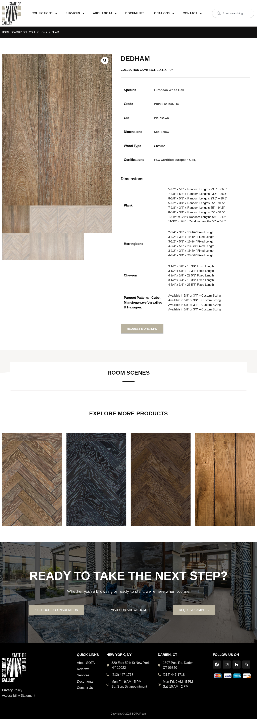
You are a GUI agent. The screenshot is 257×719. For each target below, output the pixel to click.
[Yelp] (246, 664)
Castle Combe (32, 473)
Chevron (159, 146)
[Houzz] (237, 664)
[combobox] (233, 13)
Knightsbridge (160, 473)
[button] (104, 60)
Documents (135, 13)
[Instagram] (227, 664)
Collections (42, 13)
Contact (190, 13)
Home (6, 32)
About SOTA (102, 13)
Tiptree (225, 473)
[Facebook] (217, 664)
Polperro (96, 473)
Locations (161, 13)
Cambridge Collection (28, 32)
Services (73, 13)
